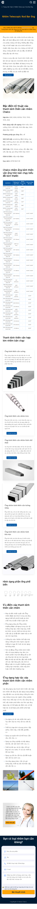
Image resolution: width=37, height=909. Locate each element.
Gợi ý (12, 7)
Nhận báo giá (10, 822)
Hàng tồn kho (27, 27)
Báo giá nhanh (8, 75)
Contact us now (11, 369)
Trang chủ (6, 7)
